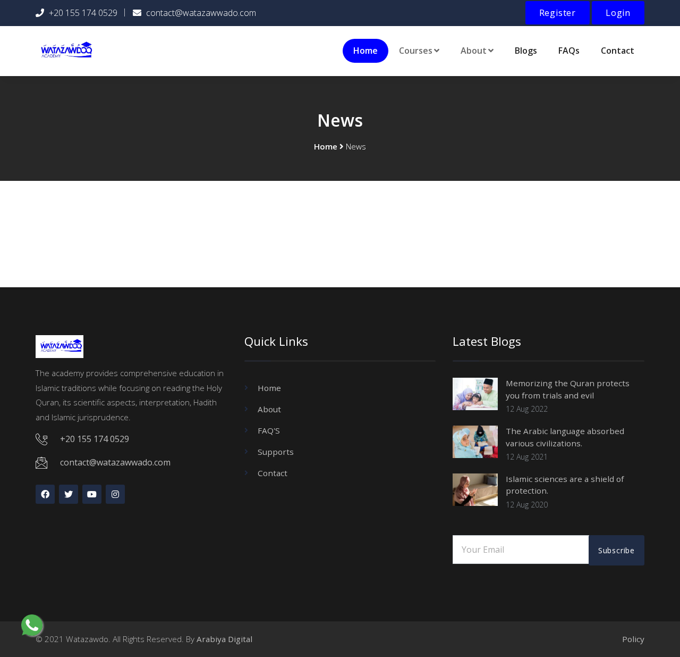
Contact (617, 50)
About (269, 409)
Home (365, 50)
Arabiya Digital (224, 639)
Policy (633, 639)
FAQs (569, 50)
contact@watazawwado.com (201, 13)
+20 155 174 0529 (83, 13)
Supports (276, 451)
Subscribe (616, 550)
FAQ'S (269, 430)
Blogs (526, 50)
